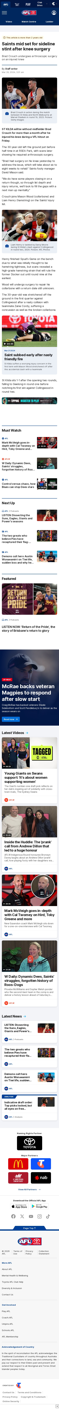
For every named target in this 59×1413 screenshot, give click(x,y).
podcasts (15, 511)
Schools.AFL (8, 1330)
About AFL (7, 1269)
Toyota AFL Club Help (12, 1282)
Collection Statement (44, 1252)
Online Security (11, 1401)
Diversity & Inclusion (12, 1288)
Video (9, 21)
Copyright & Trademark (33, 1397)
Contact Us (7, 1294)
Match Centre (29, 21)
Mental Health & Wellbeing (15, 1275)
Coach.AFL (7, 1317)
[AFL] (5, 4)
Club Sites (39, 4)
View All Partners (27, 1189)
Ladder (49, 21)
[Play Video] (29, 331)
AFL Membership (10, 1336)
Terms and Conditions (29, 1392)
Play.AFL (6, 1311)
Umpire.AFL (7, 1324)
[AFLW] (17, 4)
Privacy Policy (29, 1252)
